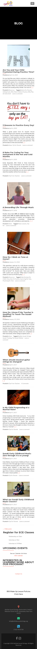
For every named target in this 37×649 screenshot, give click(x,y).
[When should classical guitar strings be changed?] (18, 351)
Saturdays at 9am (14, 540)
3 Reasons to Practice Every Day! (18, 125)
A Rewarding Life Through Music (18, 207)
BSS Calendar (18, 555)
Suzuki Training (7, 338)
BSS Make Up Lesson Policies (18, 591)
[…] (32, 87)
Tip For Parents (16, 145)
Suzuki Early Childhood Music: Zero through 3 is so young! (17, 454)
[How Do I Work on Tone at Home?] (18, 243)
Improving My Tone (25, 279)
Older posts (7, 529)
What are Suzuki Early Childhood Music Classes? (18, 500)
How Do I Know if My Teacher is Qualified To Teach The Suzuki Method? (18, 314)
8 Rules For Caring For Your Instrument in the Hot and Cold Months (17, 154)
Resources (12, 90)
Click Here (18, 594)
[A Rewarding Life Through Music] (18, 193)
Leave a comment (17, 93)
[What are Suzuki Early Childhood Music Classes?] (18, 489)
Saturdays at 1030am (15, 543)
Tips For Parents (13, 429)
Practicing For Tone (8, 281)
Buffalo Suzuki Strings (24, 336)
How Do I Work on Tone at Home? (15, 258)
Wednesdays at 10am (15, 536)
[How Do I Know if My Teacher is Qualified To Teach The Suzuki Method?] (18, 298)
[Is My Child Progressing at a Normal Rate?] (18, 397)
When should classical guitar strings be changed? (16, 361)
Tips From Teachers (14, 176)
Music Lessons (22, 223)
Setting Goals (6, 92)
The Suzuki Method (17, 338)
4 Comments (25, 383)
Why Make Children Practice (19, 92)
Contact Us (18, 574)
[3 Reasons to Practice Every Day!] (18, 111)
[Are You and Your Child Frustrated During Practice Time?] (18, 56)
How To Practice (14, 279)
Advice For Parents (26, 90)
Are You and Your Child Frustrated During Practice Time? (18, 71)
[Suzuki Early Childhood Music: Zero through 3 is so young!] (18, 443)
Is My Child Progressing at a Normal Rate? (16, 408)
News (10, 145)
